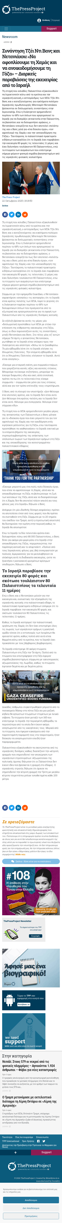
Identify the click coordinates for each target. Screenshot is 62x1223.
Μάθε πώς (20, 854)
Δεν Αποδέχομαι (31, 1208)
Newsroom (10, 37)
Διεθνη (7, 42)
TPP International (10, 1141)
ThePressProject (28, 8)
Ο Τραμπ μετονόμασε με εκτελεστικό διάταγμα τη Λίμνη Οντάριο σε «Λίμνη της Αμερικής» (29, 1101)
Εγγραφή (56, 20)
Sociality (56, 1181)
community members (33, 12)
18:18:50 (28, 200)
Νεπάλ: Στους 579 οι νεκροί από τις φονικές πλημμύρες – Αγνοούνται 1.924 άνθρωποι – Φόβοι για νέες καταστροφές (29, 1066)
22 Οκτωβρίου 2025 (12, 200)
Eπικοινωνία (42, 1137)
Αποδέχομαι (31, 1200)
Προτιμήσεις (31, 1216)
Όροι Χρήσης (28, 1141)
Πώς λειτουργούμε (24, 1137)
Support (52, 28)
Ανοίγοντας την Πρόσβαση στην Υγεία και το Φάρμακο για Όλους (29, 1146)
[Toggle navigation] (6, 29)
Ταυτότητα (7, 1137)
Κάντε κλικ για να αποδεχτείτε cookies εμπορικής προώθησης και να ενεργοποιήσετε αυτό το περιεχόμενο (31, 466)
